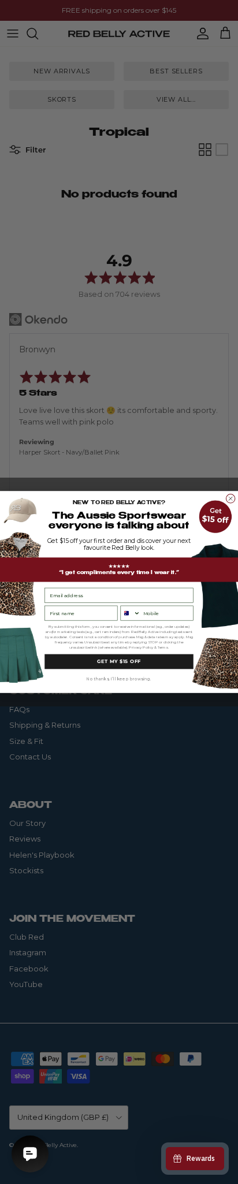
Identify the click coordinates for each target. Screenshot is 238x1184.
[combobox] (130, 613)
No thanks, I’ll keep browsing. (119, 679)
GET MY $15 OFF (119, 661)
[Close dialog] (230, 498)
